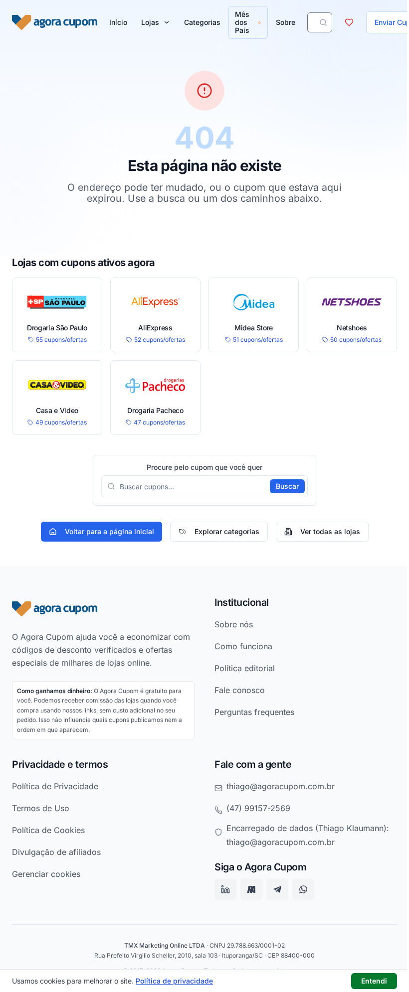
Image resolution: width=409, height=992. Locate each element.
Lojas (150, 22)
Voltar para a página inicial (109, 531)
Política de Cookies (48, 830)
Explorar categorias (227, 531)
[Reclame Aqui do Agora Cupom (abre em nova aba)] (251, 890)
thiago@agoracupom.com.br (280, 786)
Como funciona (243, 646)
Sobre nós (233, 624)
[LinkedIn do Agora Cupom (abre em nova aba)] (225, 890)
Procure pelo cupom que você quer (204, 467)
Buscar (287, 486)
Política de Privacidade (55, 786)
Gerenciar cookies (46, 874)
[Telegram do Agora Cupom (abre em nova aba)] (277, 890)
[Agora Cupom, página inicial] (54, 22)
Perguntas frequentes (254, 712)
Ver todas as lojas (330, 531)
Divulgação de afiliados (56, 852)
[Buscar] (323, 22)
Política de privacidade (174, 981)
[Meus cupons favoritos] (349, 22)
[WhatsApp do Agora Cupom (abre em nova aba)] (303, 890)
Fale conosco (239, 690)
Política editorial (244, 668)
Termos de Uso (40, 808)
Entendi (374, 981)
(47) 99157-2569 (258, 808)
